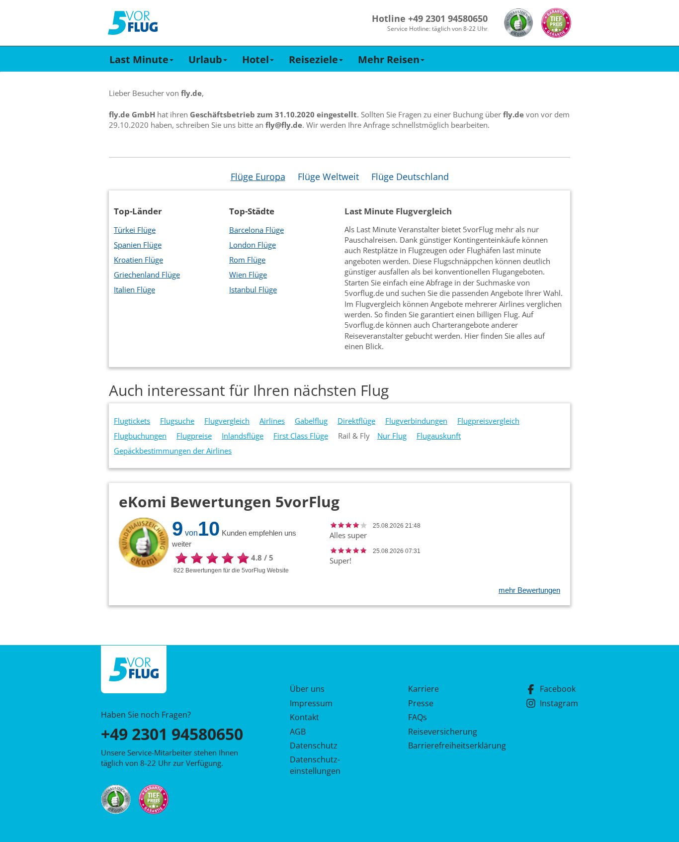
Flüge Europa (258, 177)
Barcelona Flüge (256, 230)
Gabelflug (311, 421)
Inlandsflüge (242, 436)
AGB (298, 731)
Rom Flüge (247, 260)
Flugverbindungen (416, 421)
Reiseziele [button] (313, 59)
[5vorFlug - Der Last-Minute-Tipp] (133, 23)
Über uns (307, 688)
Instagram (559, 703)
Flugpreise (194, 436)
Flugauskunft (439, 436)
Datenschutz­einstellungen (315, 765)
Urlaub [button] (205, 59)
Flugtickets (132, 421)
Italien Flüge (134, 289)
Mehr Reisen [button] (389, 59)
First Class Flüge (300, 436)
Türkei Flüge (135, 230)
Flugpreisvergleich (488, 421)
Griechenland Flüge (147, 275)
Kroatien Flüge (138, 260)
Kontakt (304, 717)
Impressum (311, 703)
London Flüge (252, 245)
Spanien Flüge (138, 245)
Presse (420, 703)
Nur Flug (392, 436)
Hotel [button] (255, 59)
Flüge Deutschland (410, 177)
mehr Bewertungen (529, 590)
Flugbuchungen (140, 436)
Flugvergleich (227, 421)
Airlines (272, 421)
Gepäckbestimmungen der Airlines (173, 451)
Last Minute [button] (139, 59)
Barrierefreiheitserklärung (445, 745)
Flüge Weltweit (328, 177)
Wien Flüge (248, 275)
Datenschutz (314, 745)
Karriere (423, 688)
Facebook (558, 688)
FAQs (417, 717)
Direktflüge (356, 421)
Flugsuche (177, 421)
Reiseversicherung (442, 731)
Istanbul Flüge (253, 289)
